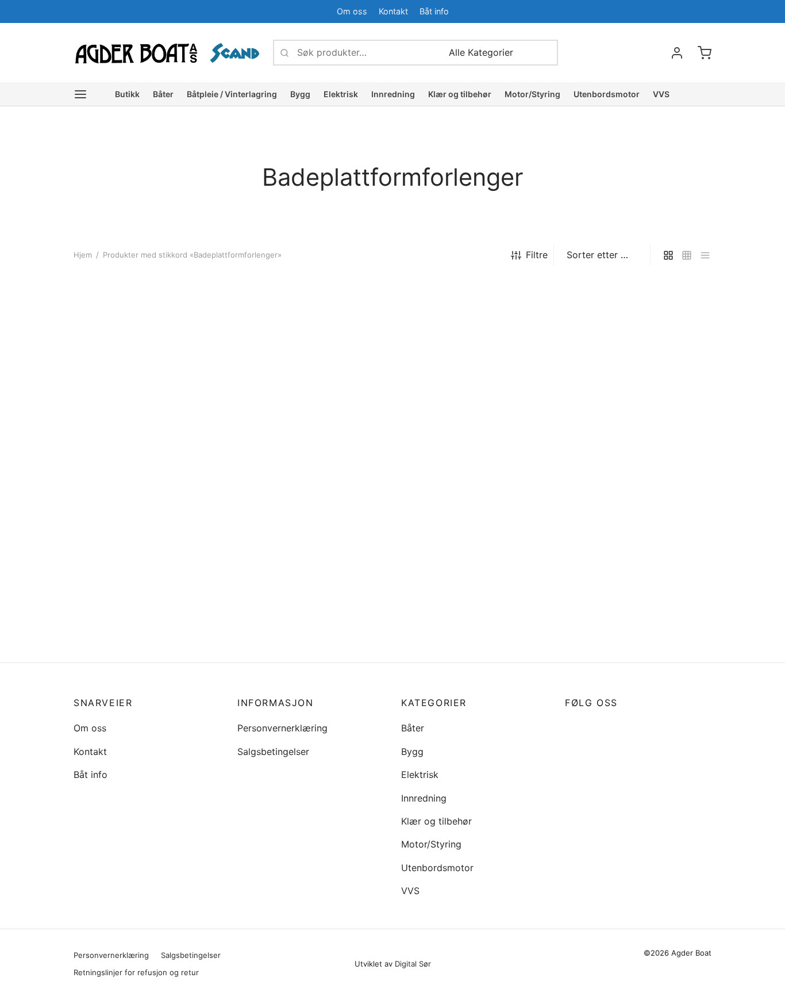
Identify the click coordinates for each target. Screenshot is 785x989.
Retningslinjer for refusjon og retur (136, 972)
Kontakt (393, 11)
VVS (661, 94)
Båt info (434, 11)
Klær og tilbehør (459, 94)
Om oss (352, 11)
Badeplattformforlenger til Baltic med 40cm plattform (144, 518)
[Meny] (80, 94)
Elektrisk (341, 94)
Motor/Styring (532, 94)
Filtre (537, 254)
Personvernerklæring (282, 728)
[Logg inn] (677, 53)
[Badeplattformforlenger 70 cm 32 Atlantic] (310, 465)
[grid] (668, 255)
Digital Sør (413, 963)
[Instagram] (596, 728)
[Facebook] (679, 11)
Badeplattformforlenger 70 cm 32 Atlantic (310, 644)
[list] (705, 255)
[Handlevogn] (704, 53)
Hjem (83, 254)
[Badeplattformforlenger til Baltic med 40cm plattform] (147, 403)
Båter (163, 94)
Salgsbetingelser (273, 751)
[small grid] (686, 255)
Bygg (300, 94)
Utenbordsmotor (607, 94)
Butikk (127, 94)
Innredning (393, 94)
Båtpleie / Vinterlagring (232, 94)
